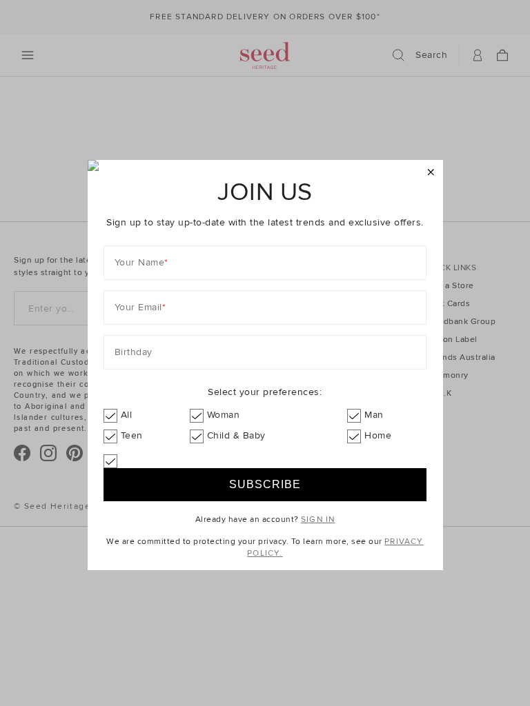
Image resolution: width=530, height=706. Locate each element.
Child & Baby (236, 435)
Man (374, 415)
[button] (431, 173)
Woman (223, 415)
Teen (132, 435)
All (126, 415)
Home (377, 435)
